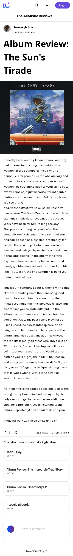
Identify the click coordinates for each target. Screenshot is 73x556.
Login (62, 5)
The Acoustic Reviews (34, 16)
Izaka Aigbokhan (45, 442)
